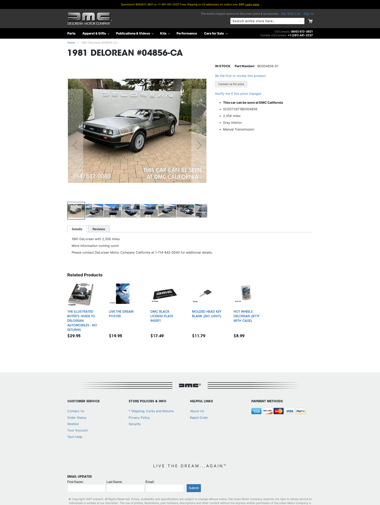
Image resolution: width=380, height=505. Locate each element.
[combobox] (267, 21)
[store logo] (90, 19)
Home (71, 42)
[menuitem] (72, 33)
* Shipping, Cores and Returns (151, 411)
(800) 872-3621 (302, 31)
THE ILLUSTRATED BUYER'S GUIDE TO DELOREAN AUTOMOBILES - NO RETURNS (82, 321)
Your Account (77, 430)
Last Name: (114, 482)
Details (77, 229)
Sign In (308, 14)
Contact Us (75, 411)
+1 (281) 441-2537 (300, 35)
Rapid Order (199, 418)
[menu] (190, 33)
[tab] (77, 228)
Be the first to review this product (240, 76)
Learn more (252, 4)
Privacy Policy (139, 418)
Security (135, 424)
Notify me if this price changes (238, 94)
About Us (197, 411)
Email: (149, 482)
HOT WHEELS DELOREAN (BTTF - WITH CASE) (247, 316)
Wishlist (73, 424)
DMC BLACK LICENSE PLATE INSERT (161, 316)
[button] (75, 145)
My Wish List (290, 14)
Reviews (99, 229)
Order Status (76, 418)
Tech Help (74, 437)
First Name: (75, 482)
